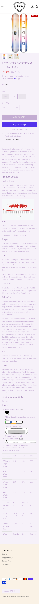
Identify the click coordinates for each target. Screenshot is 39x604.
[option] (19, 33)
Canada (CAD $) (9, 591)
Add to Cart (19, 117)
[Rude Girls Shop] (19, 6)
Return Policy (7, 561)
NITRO (6, 84)
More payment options (19, 129)
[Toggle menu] (2, 6)
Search (4, 554)
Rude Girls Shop (11, 596)
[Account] (31, 6)
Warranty (5, 564)
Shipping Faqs (7, 557)
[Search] (7, 6)
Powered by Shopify (23, 596)
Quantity (5, 103)
